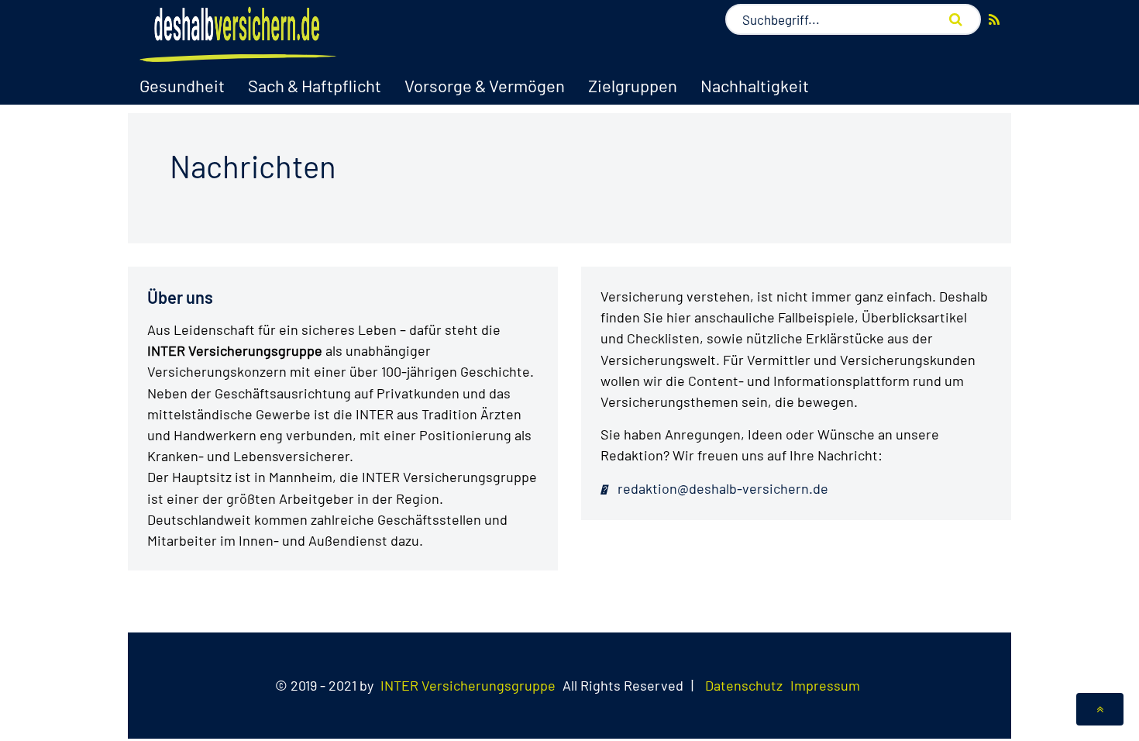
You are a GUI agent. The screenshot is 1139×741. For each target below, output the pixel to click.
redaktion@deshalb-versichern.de (721, 488)
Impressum (825, 685)
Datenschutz (744, 685)
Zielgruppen (632, 85)
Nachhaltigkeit (754, 85)
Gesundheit (182, 85)
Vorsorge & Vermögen (484, 85)
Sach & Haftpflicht (314, 85)
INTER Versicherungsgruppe (468, 685)
